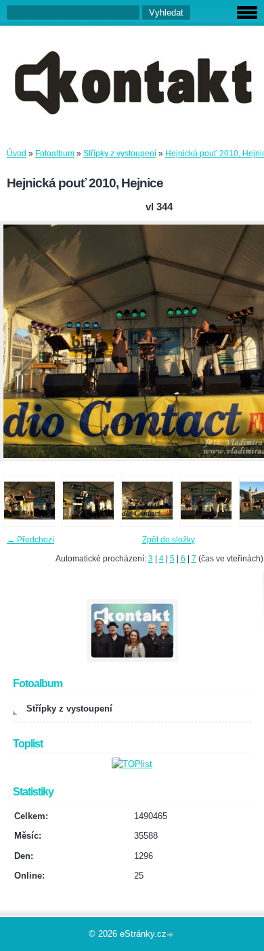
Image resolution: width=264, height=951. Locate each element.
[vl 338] (29, 500)
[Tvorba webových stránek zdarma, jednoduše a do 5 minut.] (171, 935)
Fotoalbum (54, 153)
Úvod (16, 153)
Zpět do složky (168, 539)
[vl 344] (147, 500)
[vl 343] (88, 500)
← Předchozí (30, 539)
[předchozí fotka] (22, 341)
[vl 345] (206, 500)
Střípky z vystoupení (119, 153)
